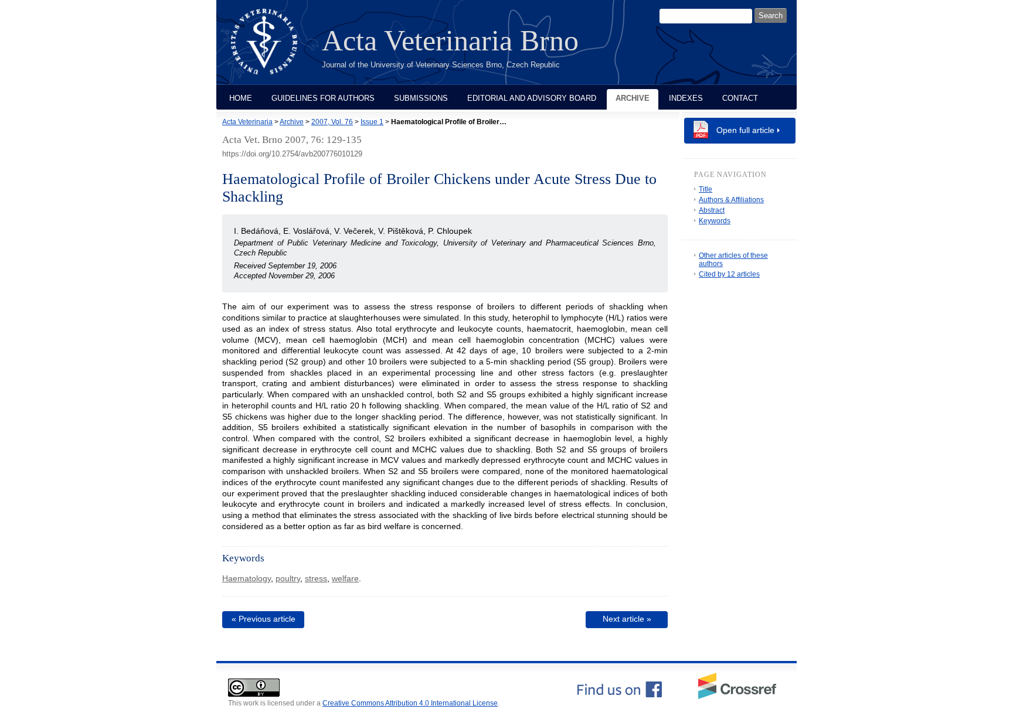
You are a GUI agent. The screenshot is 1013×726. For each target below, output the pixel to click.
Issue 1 (372, 122)
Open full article (745, 130)
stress (316, 578)
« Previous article (263, 618)
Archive (633, 98)
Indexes (686, 98)
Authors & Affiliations (731, 200)
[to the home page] (273, 48)
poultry (288, 578)
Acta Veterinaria (247, 122)
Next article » (627, 618)
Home (240, 98)
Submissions (421, 98)
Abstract (712, 210)
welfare (345, 578)
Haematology (246, 578)
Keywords (714, 221)
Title (705, 189)
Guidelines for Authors (323, 98)
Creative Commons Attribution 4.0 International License (410, 703)
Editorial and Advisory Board (531, 98)
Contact (740, 98)
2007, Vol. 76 (332, 122)
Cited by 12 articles (729, 274)
